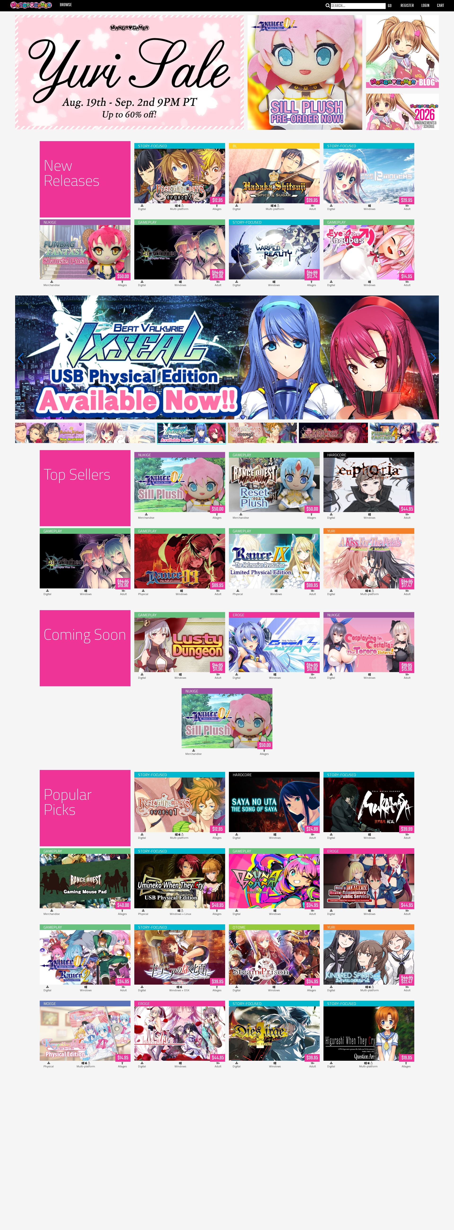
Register (407, 5)
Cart (440, 5)
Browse (66, 5)
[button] (433, 358)
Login (425, 5)
